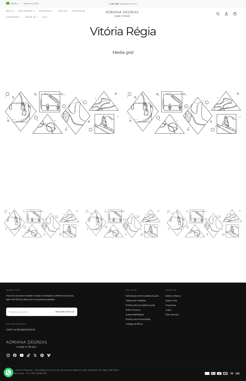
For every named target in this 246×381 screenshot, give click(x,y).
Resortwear (25, 11)
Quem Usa (171, 300)
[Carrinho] (235, 13)
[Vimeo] (49, 355)
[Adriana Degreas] (26, 344)
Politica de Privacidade (138, 319)
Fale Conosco (133, 309)
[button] (218, 13)
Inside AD (30, 17)
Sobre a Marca (173, 295)
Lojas (168, 309)
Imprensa (171, 305)
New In (10, 11)
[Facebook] (15, 355)
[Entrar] (226, 13)
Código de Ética (134, 324)
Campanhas (12, 17)
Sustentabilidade (135, 314)
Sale (44, 17)
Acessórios (78, 11)
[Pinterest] (42, 355)
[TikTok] (28, 355)
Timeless (62, 11)
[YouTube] (22, 355)
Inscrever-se (64, 311)
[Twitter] (35, 355)
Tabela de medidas (136, 300)
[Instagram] (8, 355)
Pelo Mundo (172, 314)
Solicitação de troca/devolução (142, 295)
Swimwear (45, 11)
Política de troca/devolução (140, 305)
